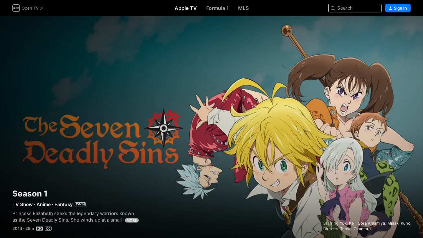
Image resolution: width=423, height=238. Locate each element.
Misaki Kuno (399, 223)
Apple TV (186, 8)
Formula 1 (217, 8)
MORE (132, 220)
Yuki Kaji (347, 223)
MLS (243, 8)
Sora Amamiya (371, 223)
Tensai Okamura (355, 228)
